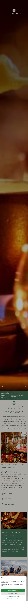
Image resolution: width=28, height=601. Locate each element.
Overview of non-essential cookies (13, 596)
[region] (13, 583)
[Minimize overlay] (24, 578)
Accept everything (12, 590)
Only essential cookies (13, 593)
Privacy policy (9, 598)
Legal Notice (16, 598)
